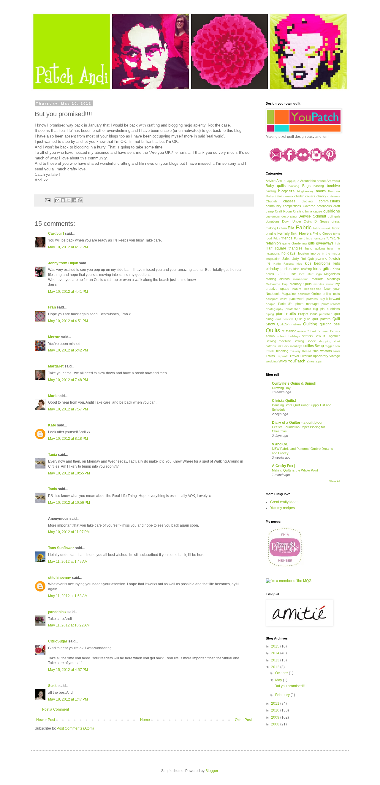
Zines (311, 361)
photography (274, 309)
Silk (279, 346)
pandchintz (57, 612)
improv (315, 253)
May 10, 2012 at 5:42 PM (68, 350)
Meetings (333, 279)
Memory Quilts (301, 284)
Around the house (313, 181)
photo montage (307, 304)
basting (319, 186)
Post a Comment (55, 709)
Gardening (299, 243)
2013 (275, 660)
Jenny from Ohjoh (63, 263)
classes (289, 201)
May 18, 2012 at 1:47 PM (68, 699)
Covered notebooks (317, 206)
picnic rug (310, 309)
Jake (286, 258)
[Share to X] (69, 200)
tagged (330, 346)
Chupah (271, 201)
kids (299, 263)
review (301, 331)
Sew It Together (327, 336)
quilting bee (330, 324)
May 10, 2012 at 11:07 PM (69, 532)
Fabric (304, 227)
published (325, 314)
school (270, 336)
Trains (270, 356)
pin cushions (330, 309)
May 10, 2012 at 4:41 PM (68, 292)
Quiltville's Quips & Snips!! (294, 383)
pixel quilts (286, 313)
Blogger (211, 771)
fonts (336, 233)
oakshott (304, 293)
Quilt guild (302, 319)
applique (293, 181)
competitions (292, 206)
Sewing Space (305, 341)
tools (336, 351)
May (279, 680)
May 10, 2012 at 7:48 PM (68, 380)
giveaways (324, 243)
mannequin (300, 279)
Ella (291, 228)
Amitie (281, 181)
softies (308, 346)
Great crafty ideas (284, 502)
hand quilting (315, 248)
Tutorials (306, 356)
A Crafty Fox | (283, 466)
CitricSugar (57, 641)
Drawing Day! (282, 388)
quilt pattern (321, 319)
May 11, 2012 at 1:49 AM (68, 561)
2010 (275, 710)
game (286, 243)
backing (294, 186)
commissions (329, 201)
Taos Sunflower (61, 548)
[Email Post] (47, 200)
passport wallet (276, 298)
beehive (333, 186)
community (273, 206)
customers (273, 216)
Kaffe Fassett (283, 263)
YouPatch (296, 361)
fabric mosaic (322, 228)
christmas (333, 196)
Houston (303, 253)
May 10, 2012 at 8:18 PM (68, 439)
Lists (293, 274)
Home (145, 720)
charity (321, 196)
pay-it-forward (330, 298)
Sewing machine (278, 341)
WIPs (282, 361)
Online (316, 293)
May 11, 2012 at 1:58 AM (68, 596)
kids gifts (321, 268)
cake (278, 196)
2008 (275, 724)
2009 (275, 717)
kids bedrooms (318, 263)
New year (332, 288)
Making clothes (278, 279)
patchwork (297, 298)
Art (329, 181)
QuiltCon (283, 324)
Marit (52, 396)
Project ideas (308, 314)
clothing (307, 201)
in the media (331, 253)
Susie (53, 686)
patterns (312, 298)
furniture (319, 238)
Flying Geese (322, 233)
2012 (275, 667)
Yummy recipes (282, 508)
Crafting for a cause (307, 211)
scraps (307, 336)
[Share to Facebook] (74, 200)
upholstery (320, 356)
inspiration (273, 258)
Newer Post (45, 720)
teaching (282, 351)
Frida (276, 238)
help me (333, 248)
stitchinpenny (59, 577)
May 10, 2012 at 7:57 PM (68, 409)
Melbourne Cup (277, 284)
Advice (271, 181)
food (269, 238)
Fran (52, 307)
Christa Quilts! (284, 401)
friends (286, 238)
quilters (296, 324)
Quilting (310, 324)
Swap (319, 346)
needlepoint (312, 288)
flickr (294, 233)
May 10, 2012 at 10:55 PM (69, 473)
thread (306, 351)
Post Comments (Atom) (75, 728)
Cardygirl (56, 233)
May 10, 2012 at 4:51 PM (68, 321)
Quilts (273, 330)
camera (288, 196)
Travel (294, 356)
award (336, 181)
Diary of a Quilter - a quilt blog (297, 423)
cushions (331, 211)
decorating (289, 216)
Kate (52, 425)
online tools (331, 293)
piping (270, 314)
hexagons (273, 253)
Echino (282, 228)
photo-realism (331, 304)
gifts (311, 243)
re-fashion (289, 331)
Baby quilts (276, 186)
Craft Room (283, 211)
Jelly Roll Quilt (303, 258)
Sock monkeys (292, 346)
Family (283, 233)
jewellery (321, 258)
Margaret (56, 366)
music (330, 284)
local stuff (306, 274)
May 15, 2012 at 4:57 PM (68, 670)
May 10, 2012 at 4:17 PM (68, 247)
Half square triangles (284, 248)
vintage (335, 356)
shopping (325, 341)
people (270, 304)
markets (318, 279)
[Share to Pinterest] (80, 200)
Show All (334, 481)
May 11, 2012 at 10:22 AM (69, 625)
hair (337, 243)
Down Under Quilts (297, 221)
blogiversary (305, 191)
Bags (306, 186)
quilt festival (284, 319)
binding (271, 191)
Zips (319, 361)
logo (319, 274)
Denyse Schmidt (312, 216)
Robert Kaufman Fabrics (323, 331)
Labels (281, 274)
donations (273, 221)
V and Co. (280, 444)
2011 (275, 703)
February (283, 695)
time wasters (322, 351)
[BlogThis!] (63, 200)
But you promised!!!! (290, 686)
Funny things (303, 238)
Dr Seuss (322, 221)
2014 (275, 653)
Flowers (305, 233)
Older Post (243, 720)
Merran (54, 337)
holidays (288, 253)
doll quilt (334, 216)
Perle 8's (285, 304)
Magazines (332, 274)
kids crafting (302, 269)
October (282, 673)
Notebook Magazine (281, 293)
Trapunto (282, 356)
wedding (272, 361)
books (321, 191)
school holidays (288, 336)
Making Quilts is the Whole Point (295, 470)
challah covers (305, 196)
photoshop (293, 309)
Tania (52, 455)
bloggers (286, 190)
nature (296, 288)
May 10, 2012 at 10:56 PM (69, 503)
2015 (275, 646)
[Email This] (57, 200)
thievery (295, 351)
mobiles (319, 284)
